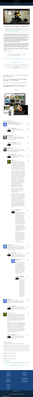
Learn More (16, 89)
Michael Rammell (10, 135)
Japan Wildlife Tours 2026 (25, 380)
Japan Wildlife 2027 (24, 382)
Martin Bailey (8, 28)
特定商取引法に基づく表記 (16, 391)
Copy (24, 54)
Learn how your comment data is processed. (22, 362)
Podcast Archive (8, 374)
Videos (18, 28)
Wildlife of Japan (24, 373)
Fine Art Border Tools (8, 380)
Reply (28, 123)
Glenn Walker (9, 299)
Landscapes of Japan (24, 374)
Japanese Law (8, 388)
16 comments (26, 28)
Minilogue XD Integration (8, 381)
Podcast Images (8, 375)
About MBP (8, 386)
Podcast (16, 28)
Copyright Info (8, 387)
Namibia (25, 375)
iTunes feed (13, 35)
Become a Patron (16, 62)
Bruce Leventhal (10, 245)
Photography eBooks (8, 382)
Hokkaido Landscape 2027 (24, 381)
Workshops (21, 28)
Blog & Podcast (8, 373)
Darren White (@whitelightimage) (12, 122)
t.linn (12, 160)
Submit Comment (7, 360)
